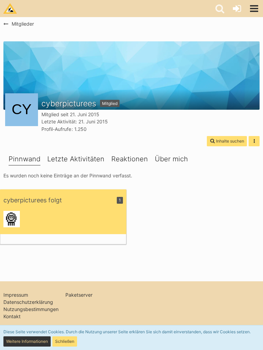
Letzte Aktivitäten (75, 159)
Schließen (64, 341)
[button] (254, 8)
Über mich (171, 159)
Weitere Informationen (27, 341)
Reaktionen (129, 159)
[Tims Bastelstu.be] (10, 8)
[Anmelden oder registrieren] (237, 8)
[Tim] (11, 219)
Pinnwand (24, 159)
